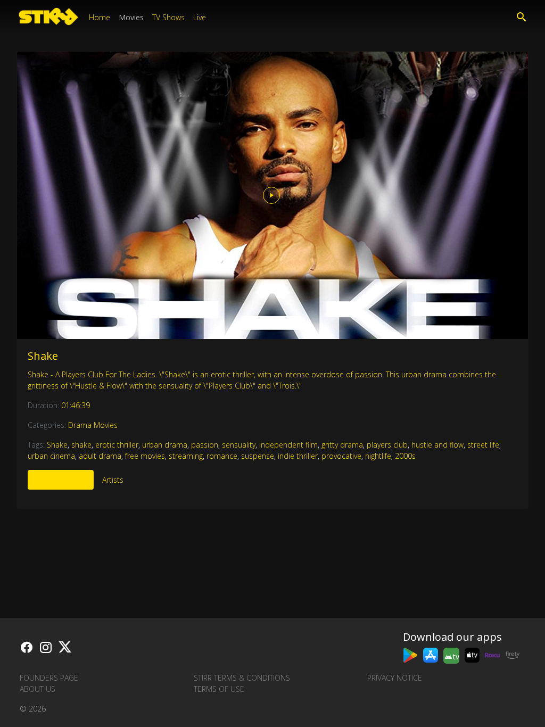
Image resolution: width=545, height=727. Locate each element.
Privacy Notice (394, 678)
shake (81, 445)
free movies (145, 456)
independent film (288, 445)
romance (222, 456)
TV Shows (168, 17)
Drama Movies (93, 425)
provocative (341, 456)
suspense (257, 456)
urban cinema (51, 456)
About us (37, 689)
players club (387, 445)
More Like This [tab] (60, 480)
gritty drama (342, 445)
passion (204, 445)
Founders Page (49, 678)
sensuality (238, 445)
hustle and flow (437, 445)
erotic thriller (116, 445)
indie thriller (298, 456)
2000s (405, 456)
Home (99, 17)
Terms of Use (219, 689)
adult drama (100, 456)
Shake (43, 356)
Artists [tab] (112, 480)
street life (483, 445)
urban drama (164, 445)
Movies (131, 17)
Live (199, 17)
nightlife (378, 456)
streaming (186, 456)
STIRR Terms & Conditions (242, 678)
